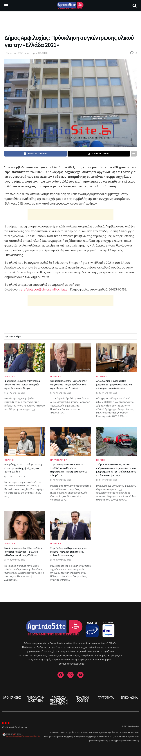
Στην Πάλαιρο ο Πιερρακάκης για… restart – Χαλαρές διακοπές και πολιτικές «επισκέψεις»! (68, 551)
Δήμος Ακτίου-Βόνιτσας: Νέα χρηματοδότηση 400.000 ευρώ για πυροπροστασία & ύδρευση (114, 384)
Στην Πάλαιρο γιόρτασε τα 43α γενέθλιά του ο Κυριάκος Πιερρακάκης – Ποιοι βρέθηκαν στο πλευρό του (68, 470)
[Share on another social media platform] (134, 154)
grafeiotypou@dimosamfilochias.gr (45, 289)
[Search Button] (135, 5)
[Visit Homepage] (70, 5)
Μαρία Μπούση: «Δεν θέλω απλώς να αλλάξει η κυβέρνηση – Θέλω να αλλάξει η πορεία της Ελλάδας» (24, 551)
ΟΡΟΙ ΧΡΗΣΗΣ (12, 697)
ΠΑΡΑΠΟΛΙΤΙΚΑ (58, 460)
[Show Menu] (6, 5)
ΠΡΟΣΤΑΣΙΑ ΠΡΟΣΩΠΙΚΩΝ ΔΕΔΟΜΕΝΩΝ (59, 700)
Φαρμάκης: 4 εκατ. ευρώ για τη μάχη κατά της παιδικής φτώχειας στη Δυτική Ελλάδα (23, 468)
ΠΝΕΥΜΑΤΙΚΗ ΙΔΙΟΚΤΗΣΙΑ (35, 699)
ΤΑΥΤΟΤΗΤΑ (106, 697)
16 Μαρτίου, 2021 (14, 53)
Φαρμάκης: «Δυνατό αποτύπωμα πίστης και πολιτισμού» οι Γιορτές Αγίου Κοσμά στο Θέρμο (22, 384)
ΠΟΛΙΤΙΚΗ (43, 53)
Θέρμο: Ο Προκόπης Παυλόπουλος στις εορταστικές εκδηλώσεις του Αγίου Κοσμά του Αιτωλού (68, 384)
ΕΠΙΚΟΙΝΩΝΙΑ (129, 697)
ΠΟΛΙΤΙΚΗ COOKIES (82, 699)
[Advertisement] (70, 21)
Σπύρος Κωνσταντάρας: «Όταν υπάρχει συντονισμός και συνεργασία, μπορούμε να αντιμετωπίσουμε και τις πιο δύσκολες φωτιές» (116, 470)
